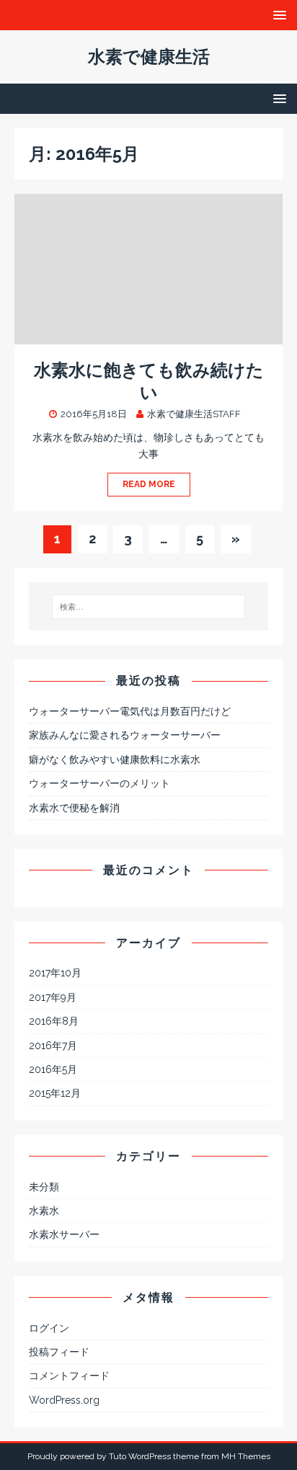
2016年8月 (54, 1021)
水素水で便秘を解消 (74, 808)
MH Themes (245, 1456)
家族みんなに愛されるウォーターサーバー (125, 735)
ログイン (49, 1328)
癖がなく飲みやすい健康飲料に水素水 (114, 759)
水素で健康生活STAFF (194, 414)
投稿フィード (59, 1352)
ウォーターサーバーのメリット (99, 783)
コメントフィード (69, 1375)
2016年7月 (53, 1045)
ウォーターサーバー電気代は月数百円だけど (130, 711)
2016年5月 (53, 1069)
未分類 (44, 1187)
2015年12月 (55, 1093)
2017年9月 (52, 997)
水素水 (44, 1210)
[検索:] (149, 606)
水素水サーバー (64, 1234)
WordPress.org (64, 1400)
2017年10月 (55, 973)
